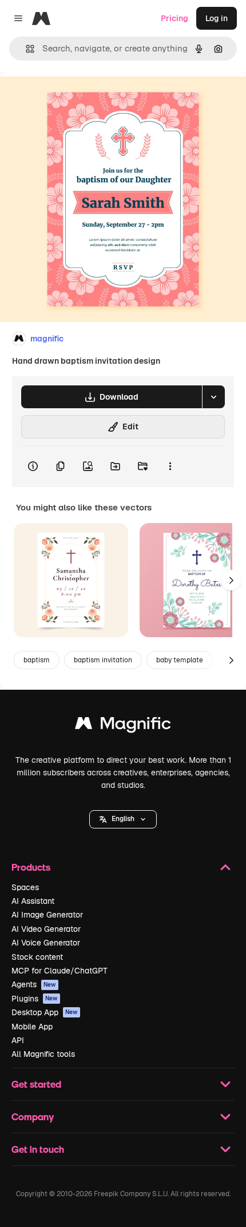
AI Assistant (32, 901)
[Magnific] (123, 726)
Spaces (25, 887)
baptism (36, 660)
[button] (123, 819)
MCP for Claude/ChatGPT (59, 970)
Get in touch (37, 1149)
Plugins (34, 998)
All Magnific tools (43, 1054)
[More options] (169, 466)
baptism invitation (103, 660)
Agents (33, 984)
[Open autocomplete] (25, 49)
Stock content (37, 957)
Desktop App (44, 1012)
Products (30, 867)
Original (73, 97)
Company (32, 1117)
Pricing (174, 18)
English (123, 818)
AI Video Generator (46, 929)
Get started (36, 1084)
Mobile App (32, 1026)
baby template (179, 660)
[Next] (231, 580)
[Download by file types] (213, 396)
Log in (216, 18)
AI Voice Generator (45, 943)
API (17, 1040)
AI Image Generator (47, 915)
